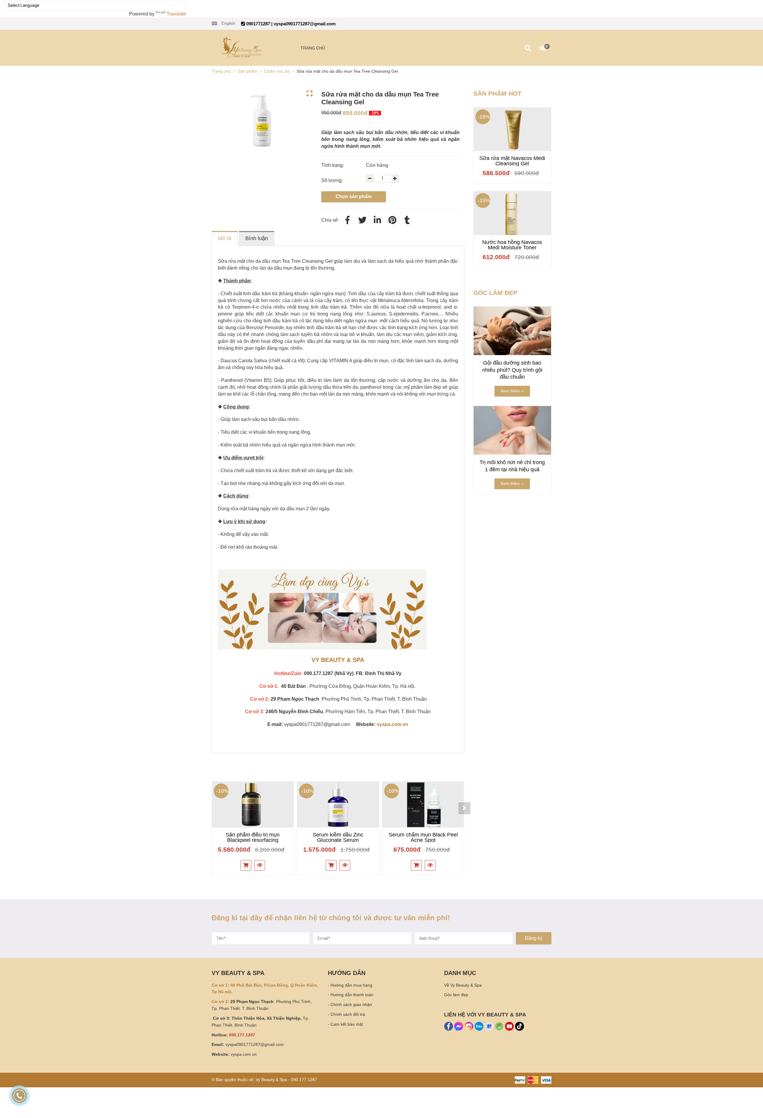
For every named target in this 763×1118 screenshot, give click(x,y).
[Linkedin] (377, 220)
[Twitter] (362, 220)
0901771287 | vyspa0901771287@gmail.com (290, 23)
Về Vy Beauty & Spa (463, 985)
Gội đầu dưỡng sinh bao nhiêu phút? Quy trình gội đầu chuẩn (512, 370)
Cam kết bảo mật (347, 1024)
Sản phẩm (249, 71)
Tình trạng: (333, 165)
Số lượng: (332, 180)
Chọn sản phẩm (354, 196)
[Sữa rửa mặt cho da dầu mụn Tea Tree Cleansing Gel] (392, 220)
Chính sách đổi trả (348, 1014)
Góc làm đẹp (456, 994)
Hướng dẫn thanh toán (352, 994)
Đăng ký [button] (533, 938)
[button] (223, 23)
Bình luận (256, 238)
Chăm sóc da (279, 71)
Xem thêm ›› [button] (512, 390)
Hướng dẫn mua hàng (351, 985)
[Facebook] (347, 220)
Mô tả (224, 238)
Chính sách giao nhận (351, 1004)
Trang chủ (223, 71)
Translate (176, 13)
